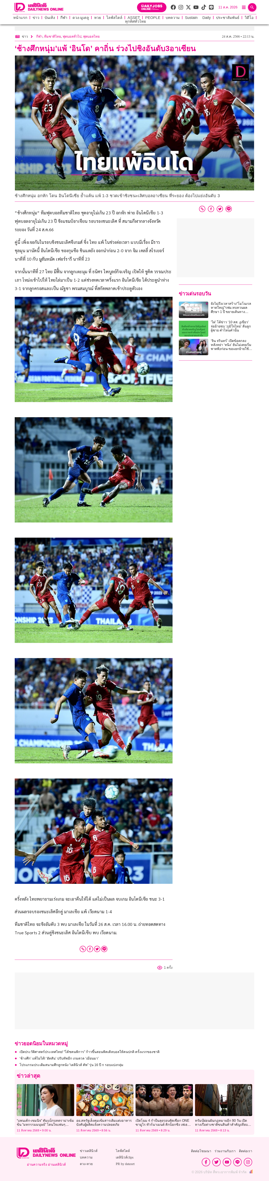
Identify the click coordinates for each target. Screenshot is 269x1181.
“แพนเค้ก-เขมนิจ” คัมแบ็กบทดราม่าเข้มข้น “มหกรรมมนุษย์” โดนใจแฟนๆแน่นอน (45, 1124)
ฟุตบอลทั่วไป (72, 36)
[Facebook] (90, 949)
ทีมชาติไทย (52, 36)
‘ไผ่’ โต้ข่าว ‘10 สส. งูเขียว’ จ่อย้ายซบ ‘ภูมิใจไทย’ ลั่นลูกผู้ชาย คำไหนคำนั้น (231, 326)
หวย (97, 18)
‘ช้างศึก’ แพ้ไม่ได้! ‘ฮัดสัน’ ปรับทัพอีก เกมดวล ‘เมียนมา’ (59, 1058)
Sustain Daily (198, 18)
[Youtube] (227, 1162)
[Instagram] (248, 1162)
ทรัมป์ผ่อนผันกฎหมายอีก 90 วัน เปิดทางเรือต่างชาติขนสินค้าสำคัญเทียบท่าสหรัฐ (223, 1124)
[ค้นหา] (252, 7)
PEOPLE (152, 18)
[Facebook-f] (206, 1162)
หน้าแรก (20, 18)
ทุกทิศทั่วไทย (135, 21)
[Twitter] (97, 949)
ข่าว (36, 18)
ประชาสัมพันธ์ (227, 18)
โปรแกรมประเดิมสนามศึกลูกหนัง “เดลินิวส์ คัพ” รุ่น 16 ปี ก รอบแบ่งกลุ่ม (71, 1065)
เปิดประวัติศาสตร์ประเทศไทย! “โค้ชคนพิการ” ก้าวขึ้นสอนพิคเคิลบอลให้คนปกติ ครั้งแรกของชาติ (90, 1052)
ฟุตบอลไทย (91, 36)
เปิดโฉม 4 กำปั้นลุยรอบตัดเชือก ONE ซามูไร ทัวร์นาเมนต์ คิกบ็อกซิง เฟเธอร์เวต (163, 1124)
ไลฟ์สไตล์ (114, 18)
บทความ (173, 18)
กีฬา (63, 18)
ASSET (134, 18)
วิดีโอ (249, 18)
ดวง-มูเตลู (81, 18)
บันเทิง (50, 18)
